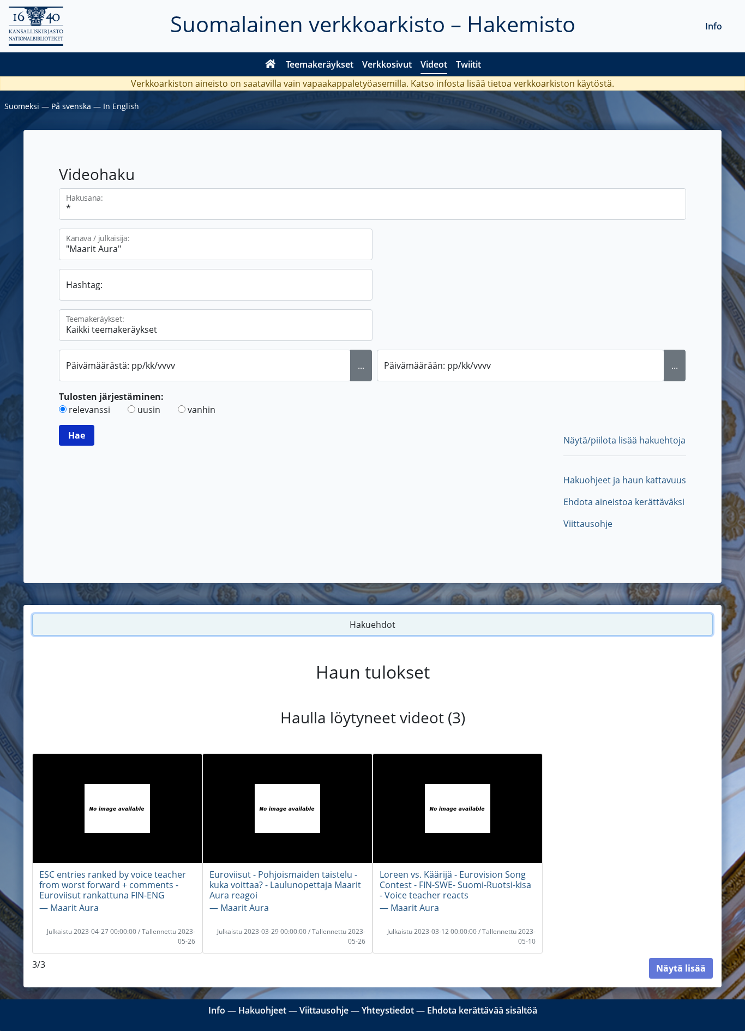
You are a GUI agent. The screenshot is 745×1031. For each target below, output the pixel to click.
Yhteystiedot (388, 1010)
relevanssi (89, 410)
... (361, 365)
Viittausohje (587, 524)
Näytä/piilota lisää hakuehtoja (624, 440)
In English (121, 106)
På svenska (71, 106)
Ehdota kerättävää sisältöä (482, 1010)
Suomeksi (21, 106)
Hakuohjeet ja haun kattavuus (624, 480)
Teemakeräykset (319, 64)
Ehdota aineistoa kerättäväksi (623, 502)
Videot (433, 64)
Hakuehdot (372, 625)
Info (713, 26)
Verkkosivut (387, 64)
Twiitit (468, 64)
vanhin (201, 410)
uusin (148, 410)
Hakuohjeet (262, 1010)
